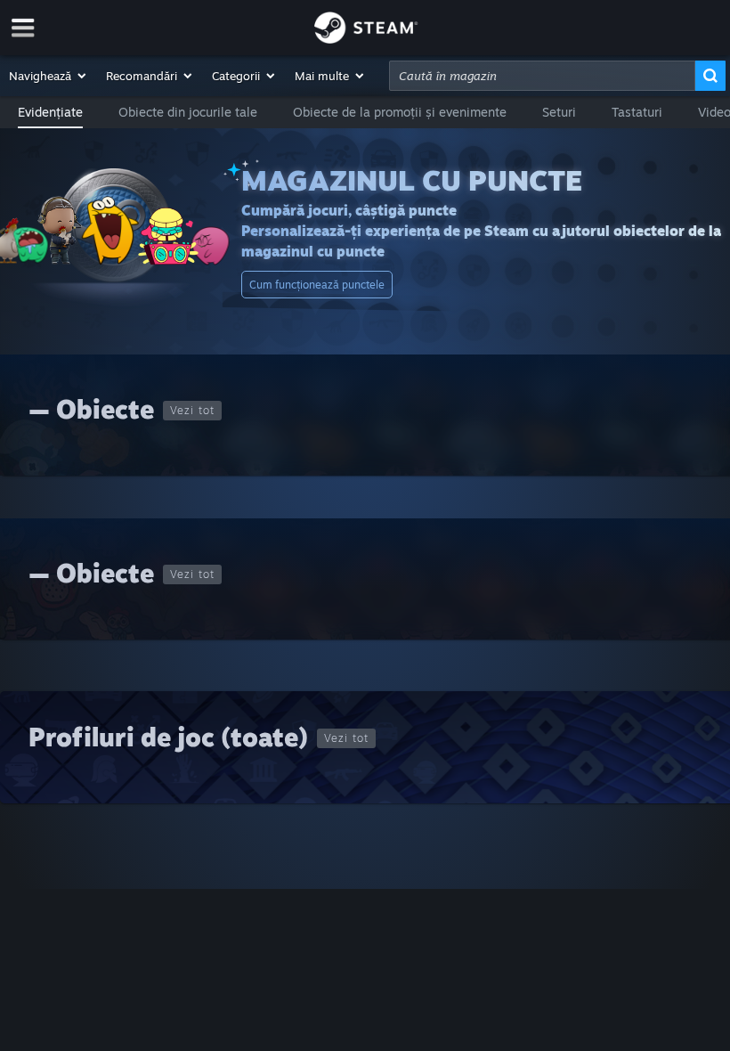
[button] (48, 75)
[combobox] (542, 76)
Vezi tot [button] (192, 410)
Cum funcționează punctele (317, 284)
